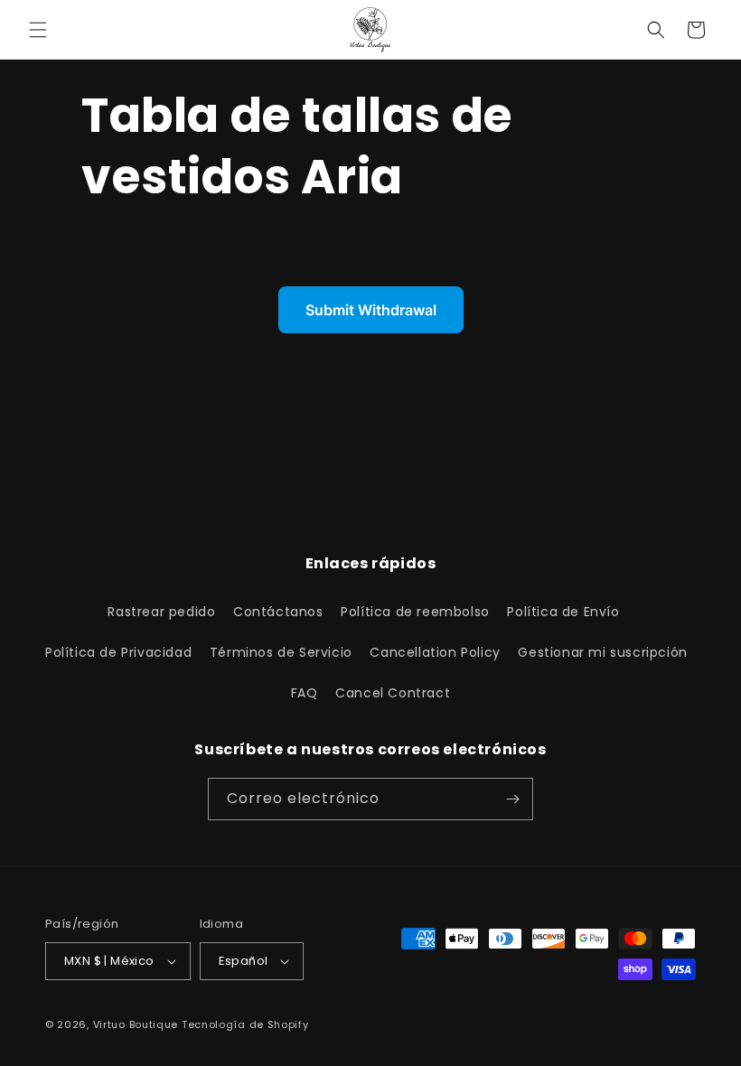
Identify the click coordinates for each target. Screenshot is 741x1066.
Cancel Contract (392, 693)
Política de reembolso (415, 612)
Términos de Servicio (281, 652)
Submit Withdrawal (370, 310)
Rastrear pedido (161, 612)
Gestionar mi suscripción (602, 652)
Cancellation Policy (435, 652)
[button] (38, 30)
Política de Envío (563, 612)
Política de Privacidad (118, 652)
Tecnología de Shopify (245, 1024)
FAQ (304, 693)
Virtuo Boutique (136, 1024)
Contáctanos (278, 612)
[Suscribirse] (512, 799)
